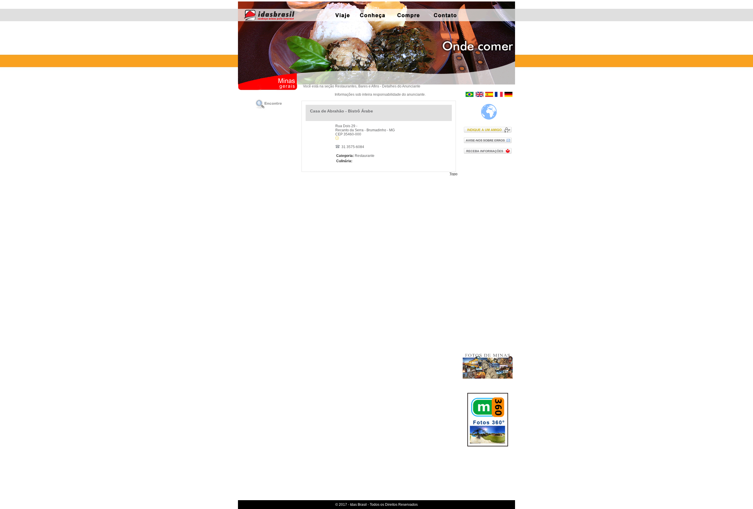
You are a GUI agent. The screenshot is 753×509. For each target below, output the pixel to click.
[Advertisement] (489, 253)
